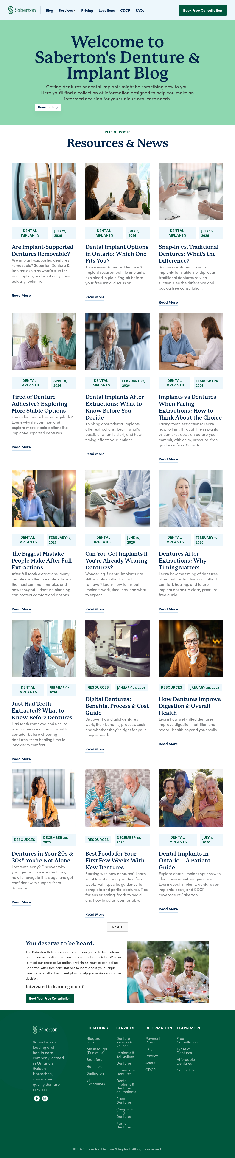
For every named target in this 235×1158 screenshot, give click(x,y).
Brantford (95, 1059)
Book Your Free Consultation (49, 998)
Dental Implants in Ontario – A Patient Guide (184, 861)
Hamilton (94, 1066)
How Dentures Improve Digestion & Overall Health (190, 706)
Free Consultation (187, 1040)
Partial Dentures (123, 1125)
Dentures (123, 1062)
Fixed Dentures (123, 1100)
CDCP (150, 1069)
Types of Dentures (184, 1050)
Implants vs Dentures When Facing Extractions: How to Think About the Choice (190, 407)
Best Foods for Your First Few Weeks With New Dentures (115, 861)
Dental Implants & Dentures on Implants (126, 1086)
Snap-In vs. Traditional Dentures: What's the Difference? (189, 254)
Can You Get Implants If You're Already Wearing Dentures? (116, 561)
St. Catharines (96, 1081)
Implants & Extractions (125, 1054)
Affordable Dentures (186, 1061)
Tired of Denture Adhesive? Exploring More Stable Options (39, 404)
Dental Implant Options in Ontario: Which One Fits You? (116, 254)
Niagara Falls (94, 1040)
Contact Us (186, 1069)
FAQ (149, 1048)
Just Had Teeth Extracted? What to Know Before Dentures (42, 711)
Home (42, 107)
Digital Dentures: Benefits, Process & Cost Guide (117, 706)
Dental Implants (30, 232)
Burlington (95, 1073)
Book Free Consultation (202, 10)
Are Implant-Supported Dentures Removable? (42, 250)
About (150, 1062)
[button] (67, 10)
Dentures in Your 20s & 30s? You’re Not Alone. (42, 857)
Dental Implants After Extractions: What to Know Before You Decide (114, 407)
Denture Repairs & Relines (124, 1042)
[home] (24, 10)
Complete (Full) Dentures (124, 1112)
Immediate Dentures (125, 1071)
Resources (98, 687)
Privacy (151, 1055)
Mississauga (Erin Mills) (97, 1050)
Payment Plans (152, 1040)
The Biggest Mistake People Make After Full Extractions (42, 561)
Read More (21, 295)
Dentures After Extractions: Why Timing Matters (183, 561)
